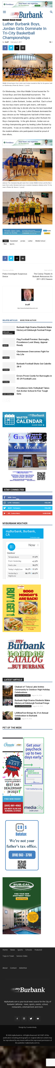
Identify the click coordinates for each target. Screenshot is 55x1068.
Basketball (14, 241)
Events (17, 719)
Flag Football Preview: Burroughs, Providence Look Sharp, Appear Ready (33, 342)
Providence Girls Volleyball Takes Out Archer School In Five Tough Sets (33, 391)
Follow (48, 503)
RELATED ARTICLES (10, 320)
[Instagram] (24, 1018)
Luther (30, 241)
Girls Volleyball (8, 394)
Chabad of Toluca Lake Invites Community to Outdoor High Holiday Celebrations (32, 689)
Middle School (40, 241)
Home (5, 950)
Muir (5, 244)
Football (6, 357)
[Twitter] (31, 1018)
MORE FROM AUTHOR (28, 320)
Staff (7, 42)
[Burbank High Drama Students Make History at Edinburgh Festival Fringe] (9, 330)
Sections (5, 19)
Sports (12, 244)
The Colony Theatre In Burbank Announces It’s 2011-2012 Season (42, 276)
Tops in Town (8, 956)
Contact (13, 968)
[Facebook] (17, 1018)
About (5, 968)
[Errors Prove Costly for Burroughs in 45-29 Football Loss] (9, 378)
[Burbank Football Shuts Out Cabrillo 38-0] (9, 366)
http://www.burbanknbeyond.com (27, 308)
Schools (28, 950)
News (12, 950)
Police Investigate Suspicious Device (15, 275)
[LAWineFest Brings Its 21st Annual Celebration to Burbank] (8, 715)
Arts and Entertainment (8, 332)
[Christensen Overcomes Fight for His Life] (9, 354)
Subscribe (47, 513)
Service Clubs (21, 956)
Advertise (23, 968)
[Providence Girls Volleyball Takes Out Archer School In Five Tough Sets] (9, 391)
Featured (38, 950)
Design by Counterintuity (27, 1027)
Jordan (22, 241)
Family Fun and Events (22, 695)
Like (17, 499)
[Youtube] (37, 1018)
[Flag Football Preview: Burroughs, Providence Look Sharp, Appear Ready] (9, 342)
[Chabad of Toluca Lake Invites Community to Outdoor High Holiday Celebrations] (8, 693)
